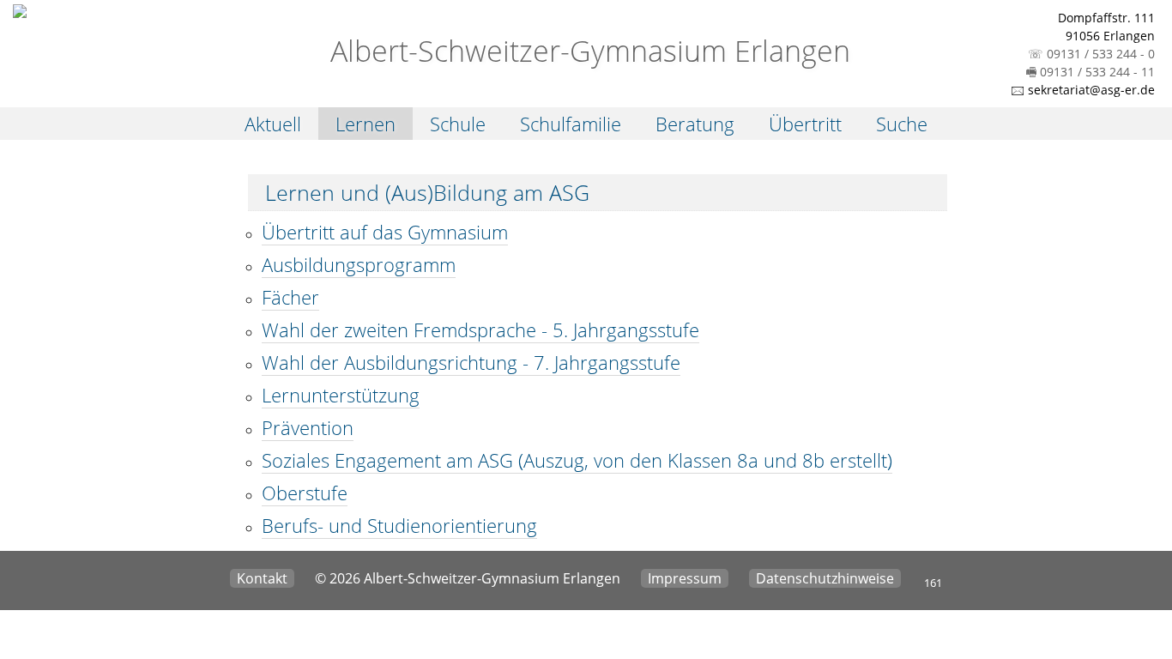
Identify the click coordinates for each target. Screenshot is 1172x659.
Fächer (290, 297)
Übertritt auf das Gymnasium (385, 232)
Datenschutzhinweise (825, 578)
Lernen (365, 123)
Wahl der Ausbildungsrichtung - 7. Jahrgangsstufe (471, 362)
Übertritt (805, 123)
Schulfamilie (570, 123)
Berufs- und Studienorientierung (399, 525)
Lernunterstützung (341, 395)
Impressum (684, 578)
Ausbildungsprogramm (359, 264)
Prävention (307, 427)
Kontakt (262, 578)
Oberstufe (304, 492)
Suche (901, 123)
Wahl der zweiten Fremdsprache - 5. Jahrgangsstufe (480, 329)
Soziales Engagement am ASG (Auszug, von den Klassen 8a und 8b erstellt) (577, 460)
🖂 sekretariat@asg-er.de (1083, 90)
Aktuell (273, 123)
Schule (458, 123)
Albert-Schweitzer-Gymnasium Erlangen (586, 50)
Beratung (694, 123)
